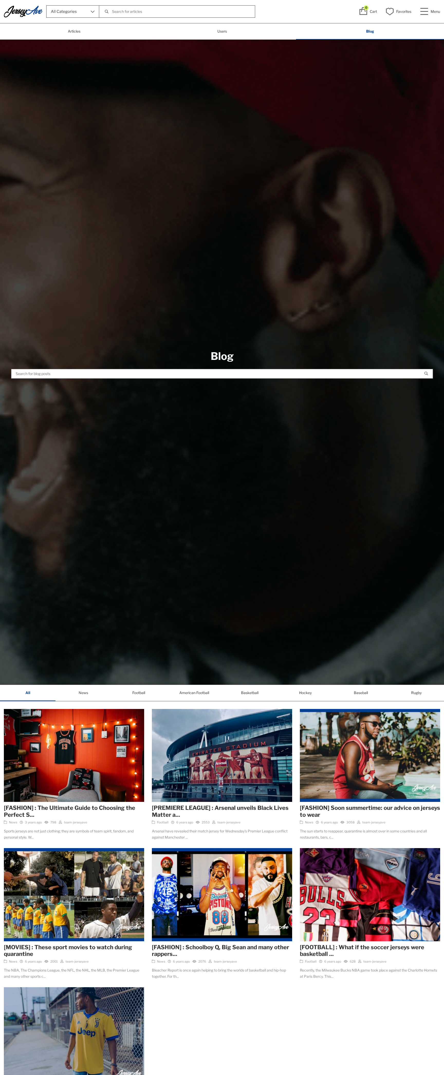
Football (138, 692)
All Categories (64, 11)
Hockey (305, 692)
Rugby (416, 692)
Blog (370, 31)
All (27, 692)
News (83, 692)
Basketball (249, 692)
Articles (74, 31)
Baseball (361, 692)
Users (222, 31)
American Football (194, 692)
